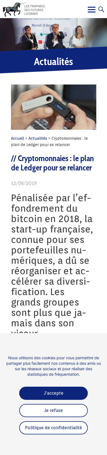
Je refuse (53, 410)
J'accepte (53, 393)
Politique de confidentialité (53, 427)
